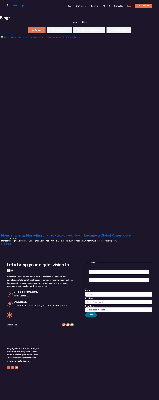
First (90, 276)
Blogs (129, 6)
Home (70, 6)
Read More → (7, 244)
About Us (107, 6)
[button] (95, 6)
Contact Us (118, 6)
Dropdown (90, 306)
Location (94, 6)
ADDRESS (20, 301)
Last (90, 284)
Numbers (89, 298)
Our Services (82, 6)
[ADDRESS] (10, 304)
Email (88, 290)
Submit (91, 314)
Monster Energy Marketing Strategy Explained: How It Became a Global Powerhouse (66, 235)
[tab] (37, 30)
